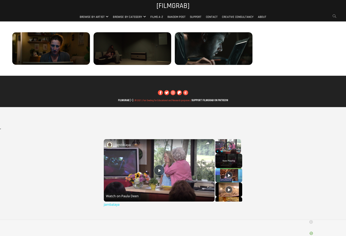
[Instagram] (173, 92)
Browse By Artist (92, 17)
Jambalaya (123, 145)
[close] (311, 222)
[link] (109, 145)
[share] (207, 143)
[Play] (217, 151)
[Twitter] (166, 92)
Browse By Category (127, 17)
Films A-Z (156, 17)
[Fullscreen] (239, 151)
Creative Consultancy (238, 17)
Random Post (176, 17)
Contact (212, 17)
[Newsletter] (185, 92)
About (262, 17)
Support (195, 17)
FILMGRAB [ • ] (125, 100)
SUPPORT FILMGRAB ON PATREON (209, 100)
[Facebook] (160, 92)
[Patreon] (179, 92)
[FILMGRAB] (173, 6)
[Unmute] (222, 151)
